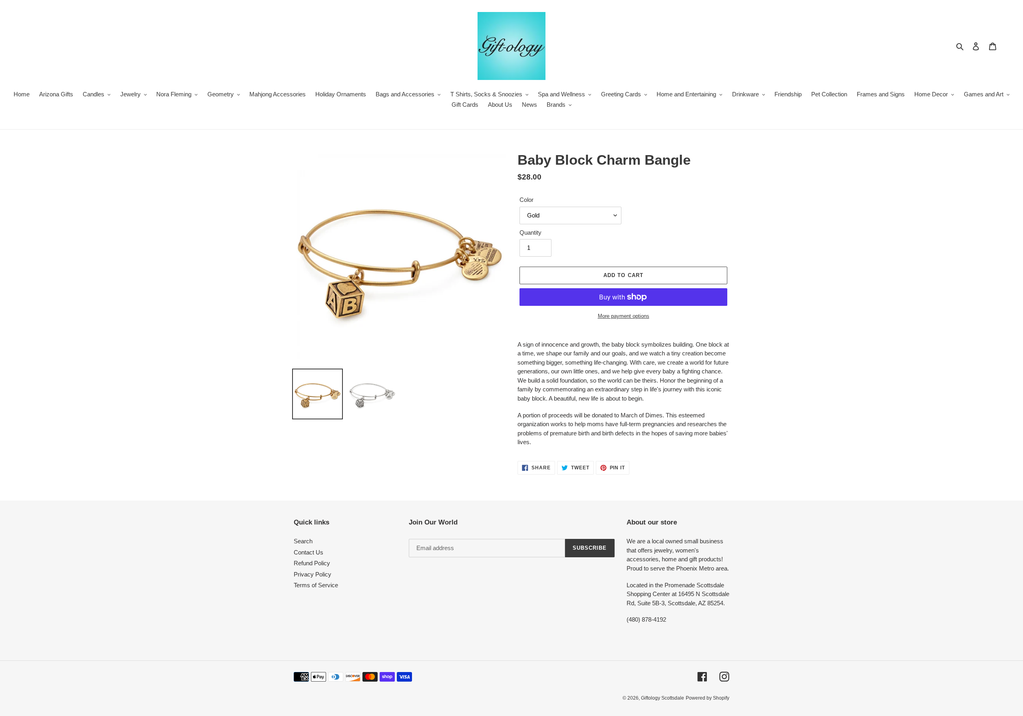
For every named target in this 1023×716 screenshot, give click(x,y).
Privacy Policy (312, 574)
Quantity (530, 232)
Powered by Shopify (707, 698)
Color (526, 199)
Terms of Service (316, 585)
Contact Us (308, 552)
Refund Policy (312, 563)
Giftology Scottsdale (662, 698)
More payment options (623, 316)
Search (303, 541)
